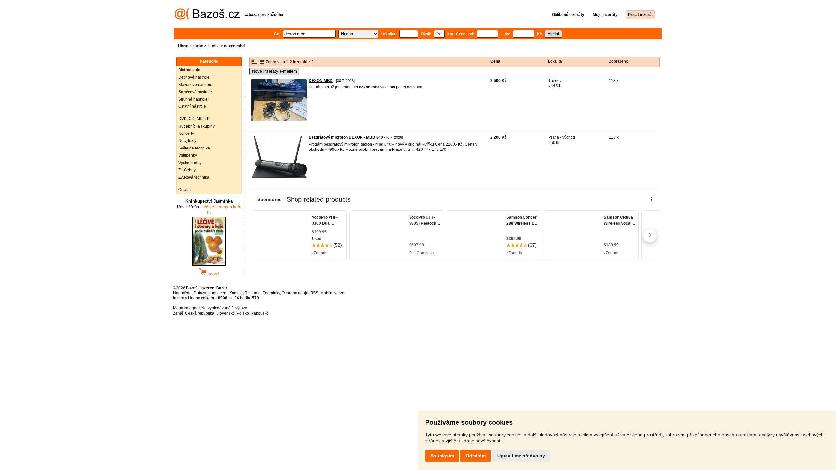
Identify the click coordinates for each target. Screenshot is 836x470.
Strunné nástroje (193, 99)
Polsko (243, 313)
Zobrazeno (618, 61)
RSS (314, 293)
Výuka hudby (189, 163)
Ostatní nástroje (192, 106)
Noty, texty (187, 140)
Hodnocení (217, 293)
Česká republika (199, 313)
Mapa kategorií (186, 308)
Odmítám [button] (476, 455)
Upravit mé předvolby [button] (521, 455)
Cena (495, 61)
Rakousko (260, 313)
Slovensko (225, 313)
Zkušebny (187, 170)
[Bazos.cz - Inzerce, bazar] (207, 18)
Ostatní (184, 189)
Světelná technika (194, 148)
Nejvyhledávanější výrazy (224, 308)
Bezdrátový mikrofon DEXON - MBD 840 (346, 137)
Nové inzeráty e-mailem (274, 71)
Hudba (214, 46)
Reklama (253, 293)
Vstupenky (187, 155)
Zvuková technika (193, 177)
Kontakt (236, 293)
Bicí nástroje (189, 70)
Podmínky (271, 293)
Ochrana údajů (295, 293)
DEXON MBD (321, 80)
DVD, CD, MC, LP (194, 119)
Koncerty (186, 133)
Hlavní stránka (190, 46)
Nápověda (182, 293)
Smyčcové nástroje (195, 92)
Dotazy (200, 293)
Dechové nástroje (194, 77)
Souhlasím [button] (442, 455)
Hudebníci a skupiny (196, 126)
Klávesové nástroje (195, 84)
